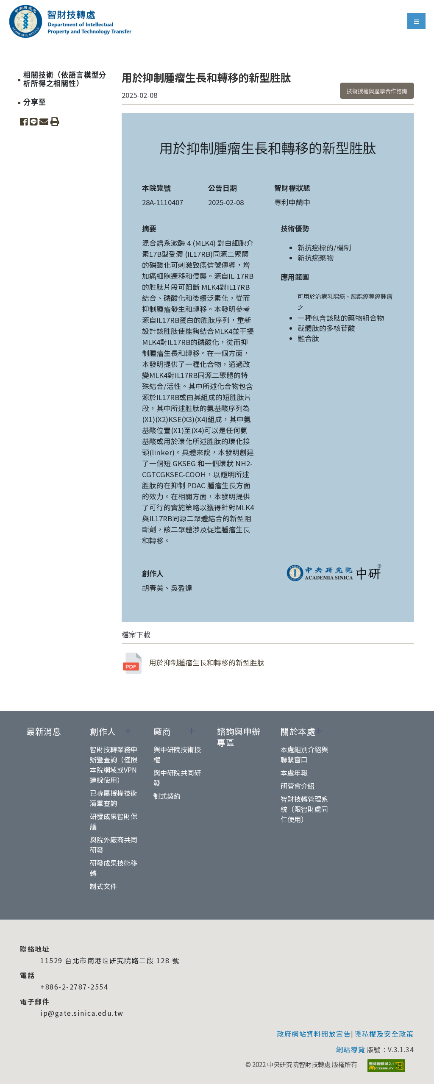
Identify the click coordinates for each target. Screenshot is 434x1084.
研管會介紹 (297, 786)
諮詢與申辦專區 (239, 737)
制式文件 (103, 886)
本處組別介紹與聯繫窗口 (304, 754)
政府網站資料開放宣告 (314, 1033)
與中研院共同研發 (177, 777)
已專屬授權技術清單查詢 (113, 798)
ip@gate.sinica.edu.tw (82, 1013)
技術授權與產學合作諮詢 (377, 91)
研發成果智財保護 (113, 821)
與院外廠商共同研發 (113, 844)
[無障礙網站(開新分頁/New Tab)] (386, 1065)
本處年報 (294, 772)
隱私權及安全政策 (384, 1033)
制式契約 (167, 796)
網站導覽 (351, 1049)
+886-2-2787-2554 (74, 986)
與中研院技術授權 (177, 754)
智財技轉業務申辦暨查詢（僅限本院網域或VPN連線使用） (113, 764)
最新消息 (43, 731)
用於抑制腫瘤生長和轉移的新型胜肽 (206, 662)
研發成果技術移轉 (113, 868)
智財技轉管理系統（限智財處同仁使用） (304, 809)
